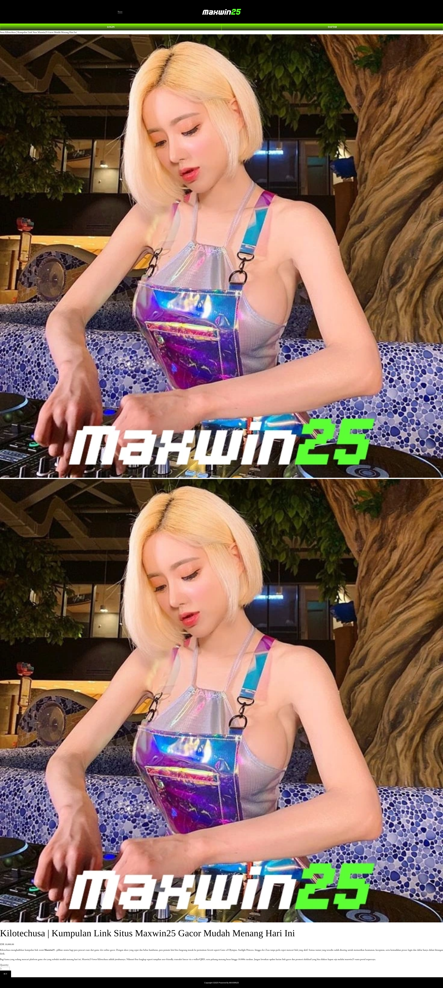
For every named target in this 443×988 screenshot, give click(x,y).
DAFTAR (332, 27)
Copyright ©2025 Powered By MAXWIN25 (221, 983)
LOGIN (111, 27)
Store (2, 32)
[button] (5, 974)
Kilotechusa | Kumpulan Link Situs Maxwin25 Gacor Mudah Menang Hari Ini (41, 32)
